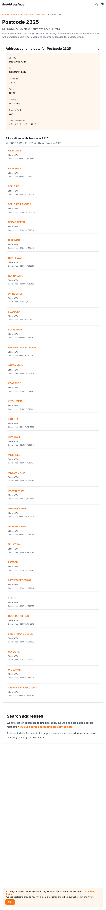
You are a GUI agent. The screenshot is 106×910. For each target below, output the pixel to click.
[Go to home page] (15, 4)
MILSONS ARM (38, 14)
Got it (10, 902)
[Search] (96, 4)
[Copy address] (98, 48)
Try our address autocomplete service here (46, 726)
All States (6, 14)
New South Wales (21, 14)
